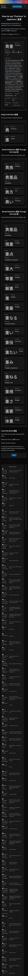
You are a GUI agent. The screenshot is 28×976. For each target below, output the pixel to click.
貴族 (9, 167)
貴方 (9, 192)
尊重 (9, 278)
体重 (9, 421)
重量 (9, 308)
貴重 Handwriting (17, 105)
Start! (14, 455)
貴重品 (11, 177)
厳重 (9, 288)
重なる (11, 318)
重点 (9, 254)
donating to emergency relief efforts (13, 2)
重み (9, 362)
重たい (11, 352)
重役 (9, 342)
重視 (9, 391)
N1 (15, 95)
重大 (9, 269)
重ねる (11, 377)
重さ (9, 401)
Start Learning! (17, 6)
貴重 (9, 46)
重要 (9, 411)
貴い (9, 202)
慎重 (9, 244)
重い (9, 332)
